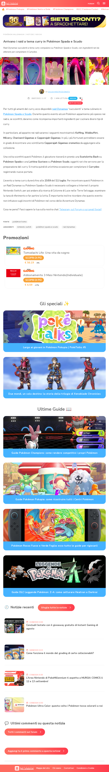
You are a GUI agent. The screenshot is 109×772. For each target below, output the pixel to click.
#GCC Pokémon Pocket (87, 9)
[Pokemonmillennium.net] (9, 4)
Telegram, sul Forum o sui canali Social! (80, 209)
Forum (91, 4)
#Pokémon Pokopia (15, 9)
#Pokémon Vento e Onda (38, 9)
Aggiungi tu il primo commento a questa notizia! (34, 751)
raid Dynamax (60, 109)
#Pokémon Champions (63, 9)
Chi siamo (57, 768)
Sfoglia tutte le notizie (54, 607)
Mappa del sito (43, 768)
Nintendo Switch (24, 227)
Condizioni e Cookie (85, 768)
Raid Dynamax (69, 227)
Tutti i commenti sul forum (22, 732)
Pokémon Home (19, 221)
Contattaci (69, 768)
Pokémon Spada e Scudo (17, 114)
